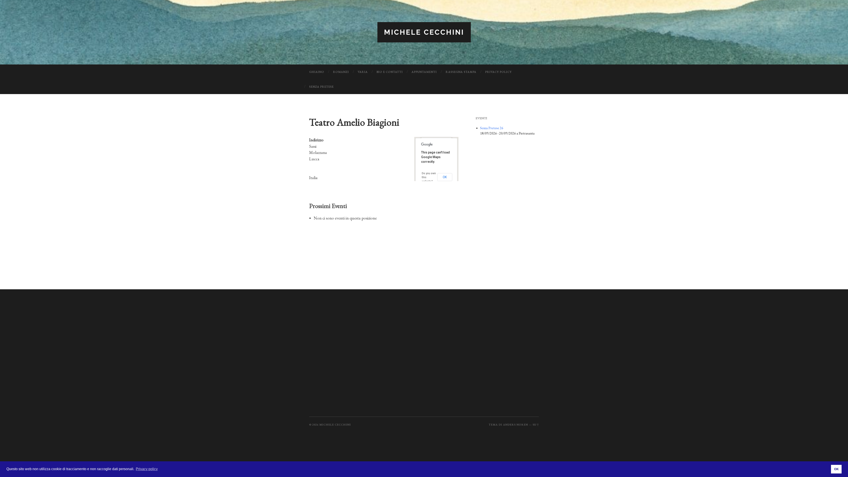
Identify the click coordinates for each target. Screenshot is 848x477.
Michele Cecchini (424, 32)
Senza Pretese (321, 87)
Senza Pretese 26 (491, 128)
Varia (363, 72)
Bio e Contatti (390, 72)
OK (445, 177)
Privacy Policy (498, 72)
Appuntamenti (424, 72)
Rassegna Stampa (461, 72)
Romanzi (341, 72)
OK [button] (836, 469)
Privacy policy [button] (147, 469)
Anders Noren (515, 424)
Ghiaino (316, 72)
